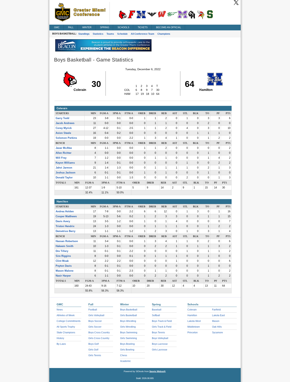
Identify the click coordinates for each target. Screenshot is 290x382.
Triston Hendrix (65, 226)
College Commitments (68, 321)
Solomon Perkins (66, 138)
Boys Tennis (158, 332)
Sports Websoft (157, 371)
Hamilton (192, 315)
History (60, 338)
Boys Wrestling (128, 321)
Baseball (156, 309)
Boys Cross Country (99, 332)
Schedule (122, 34)
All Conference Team (142, 34)
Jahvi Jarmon (64, 167)
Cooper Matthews (66, 216)
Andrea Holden (65, 211)
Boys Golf (93, 344)
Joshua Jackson (65, 172)
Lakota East (218, 315)
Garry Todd (62, 118)
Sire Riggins (63, 256)
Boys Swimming (128, 332)
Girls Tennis (94, 355)
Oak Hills (217, 326)
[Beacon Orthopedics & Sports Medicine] (103, 50)
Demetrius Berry (65, 231)
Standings (84, 34)
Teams (110, 34)
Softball (156, 315)
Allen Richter (63, 153)
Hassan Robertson (67, 241)
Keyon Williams (65, 162)
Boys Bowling (127, 344)
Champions (163, 34)
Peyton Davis (64, 266)
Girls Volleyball (96, 315)
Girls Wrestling (128, 326)
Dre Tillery (62, 251)
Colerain (192, 309)
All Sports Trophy (66, 326)
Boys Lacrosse (160, 344)
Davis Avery (63, 221)
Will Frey (61, 158)
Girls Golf (93, 349)
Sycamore (217, 332)
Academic (125, 361)
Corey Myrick (64, 128)
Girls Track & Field (161, 326)
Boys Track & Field (162, 321)
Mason (215, 321)
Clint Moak (62, 261)
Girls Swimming (128, 338)
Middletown (193, 326)
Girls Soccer (94, 326)
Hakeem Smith (64, 246)
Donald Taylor (64, 177)
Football (92, 309)
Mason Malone (64, 270)
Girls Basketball (128, 315)
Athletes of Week (66, 315)
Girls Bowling (127, 349)
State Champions (66, 332)
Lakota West (194, 321)
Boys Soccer (95, 321)
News (60, 309)
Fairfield (216, 309)
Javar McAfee (64, 148)
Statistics (98, 34)
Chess (123, 355)
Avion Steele (63, 133)
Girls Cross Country (98, 338)
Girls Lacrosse (159, 349)
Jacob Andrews (65, 123)
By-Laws (61, 344)
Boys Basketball (128, 309)
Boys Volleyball (160, 338)
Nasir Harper (63, 275)
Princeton (192, 332)
